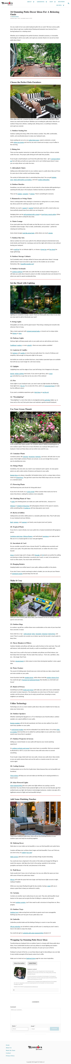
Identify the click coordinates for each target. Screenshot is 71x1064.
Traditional (13, 345)
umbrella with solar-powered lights (33, 933)
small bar (16, 249)
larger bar (44, 249)
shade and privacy (28, 690)
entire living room (34, 140)
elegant (32, 194)
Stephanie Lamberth (15, 16)
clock (48, 886)
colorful (31, 208)
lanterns (15, 353)
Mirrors (12, 879)
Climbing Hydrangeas (23, 506)
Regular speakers (15, 723)
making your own (27, 852)
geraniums (32, 456)
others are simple (19, 142)
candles (22, 353)
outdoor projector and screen (20, 748)
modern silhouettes (43, 180)
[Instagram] (13, 990)
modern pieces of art (53, 677)
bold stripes (51, 634)
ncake (37, 555)
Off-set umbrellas (15, 926)
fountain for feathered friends (31, 680)
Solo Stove (38, 392)
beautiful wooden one (27, 264)
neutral (25, 208)
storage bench (20, 661)
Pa (35, 555)
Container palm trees (16, 536)
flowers (15, 333)
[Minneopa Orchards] (8, 4)
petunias (25, 456)
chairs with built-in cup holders (23, 180)
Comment (13, 1007)
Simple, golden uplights (17, 373)
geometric (38, 634)
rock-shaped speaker (17, 729)
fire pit (23, 386)
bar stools (52, 249)
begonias (38, 456)
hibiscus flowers (27, 536)
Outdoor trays (14, 912)
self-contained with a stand (31, 214)
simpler (50, 233)
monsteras (46, 536)
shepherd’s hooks (17, 573)
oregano (16, 522)
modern (20, 194)
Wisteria (12, 506)
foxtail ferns (19, 477)
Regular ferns (14, 475)
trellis (13, 501)
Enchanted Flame (49, 386)
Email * (33, 1026)
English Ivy (27, 508)
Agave (12, 555)
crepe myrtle (30, 491)
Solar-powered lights (16, 785)
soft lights (47, 400)
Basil (11, 522)
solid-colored (27, 634)
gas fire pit (46, 392)
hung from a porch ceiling (48, 214)
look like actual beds (28, 233)
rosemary (24, 522)
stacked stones (29, 677)
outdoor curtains (21, 902)
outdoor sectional (17, 271)
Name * (14, 1026)
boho (33, 634)
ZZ (43, 555)
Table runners (14, 857)
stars (20, 333)
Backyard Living (30, 958)
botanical (44, 634)
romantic (25, 194)
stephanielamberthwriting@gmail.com (31, 986)
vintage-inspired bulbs (33, 331)
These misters (14, 775)
